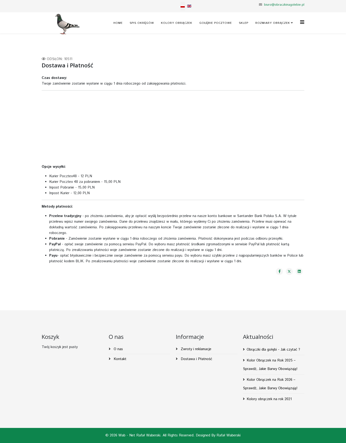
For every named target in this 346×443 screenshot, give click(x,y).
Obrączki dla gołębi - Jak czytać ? (273, 349)
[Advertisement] (173, 127)
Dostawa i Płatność (196, 359)
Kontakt (119, 359)
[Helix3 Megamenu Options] (302, 22)
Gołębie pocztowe (215, 23)
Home (118, 23)
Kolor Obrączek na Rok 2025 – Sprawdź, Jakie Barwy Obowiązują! (270, 364)
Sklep (243, 23)
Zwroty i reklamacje (195, 349)
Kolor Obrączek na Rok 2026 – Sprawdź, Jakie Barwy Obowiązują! (270, 384)
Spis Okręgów (142, 23)
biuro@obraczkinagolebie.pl (284, 4)
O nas (118, 349)
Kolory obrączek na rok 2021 (269, 399)
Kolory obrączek (176, 23)
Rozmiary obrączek (272, 23)
